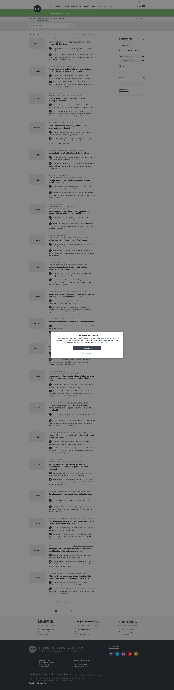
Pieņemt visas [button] (87, 348)
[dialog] (87, 345)
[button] (87, 354)
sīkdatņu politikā (105, 342)
